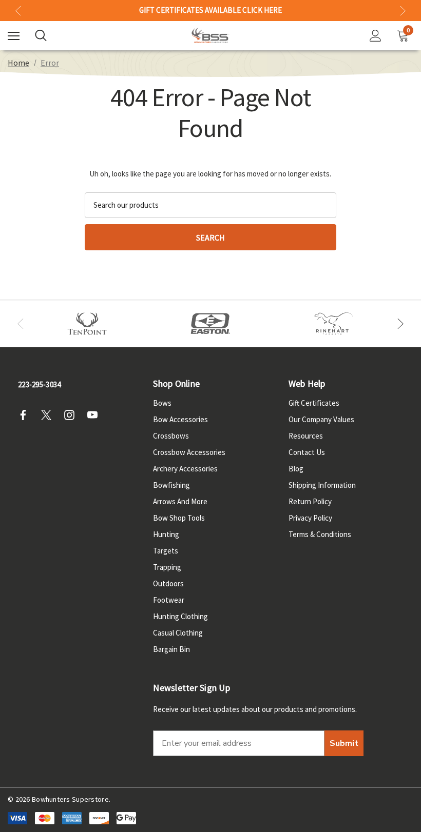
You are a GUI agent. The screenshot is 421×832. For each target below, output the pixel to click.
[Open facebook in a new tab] (26, 415)
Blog (296, 468)
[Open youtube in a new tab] (95, 415)
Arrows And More (180, 501)
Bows (162, 403)
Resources (306, 436)
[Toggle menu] (14, 36)
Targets (165, 551)
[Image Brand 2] (210, 324)
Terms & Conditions (320, 534)
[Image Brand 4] (334, 324)
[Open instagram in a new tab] (72, 415)
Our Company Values (321, 419)
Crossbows (171, 436)
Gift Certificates (314, 403)
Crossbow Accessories (189, 452)
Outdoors (168, 583)
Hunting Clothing (180, 616)
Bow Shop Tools (179, 518)
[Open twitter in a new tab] (49, 415)
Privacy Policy (310, 518)
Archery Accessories (185, 468)
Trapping (167, 567)
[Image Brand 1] (87, 324)
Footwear (168, 600)
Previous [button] (18, 10)
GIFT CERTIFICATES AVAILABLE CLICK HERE (210, 10)
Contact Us (307, 452)
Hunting (166, 534)
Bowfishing (171, 485)
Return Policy (310, 501)
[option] (87, 324)
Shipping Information (322, 485)
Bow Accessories (180, 419)
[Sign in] (375, 36)
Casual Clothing (178, 633)
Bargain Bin (171, 649)
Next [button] (402, 10)
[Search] (41, 35)
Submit (344, 743)
